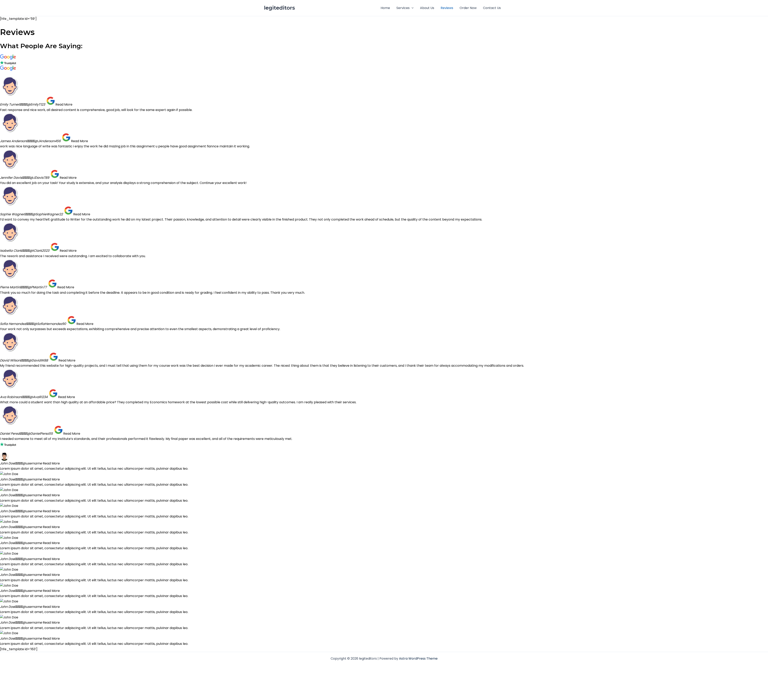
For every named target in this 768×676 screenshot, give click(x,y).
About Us (427, 8)
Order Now (468, 8)
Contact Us (492, 8)
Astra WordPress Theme (418, 658)
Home (385, 8)
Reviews (447, 8)
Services (403, 8)
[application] (412, 8)
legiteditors (279, 8)
